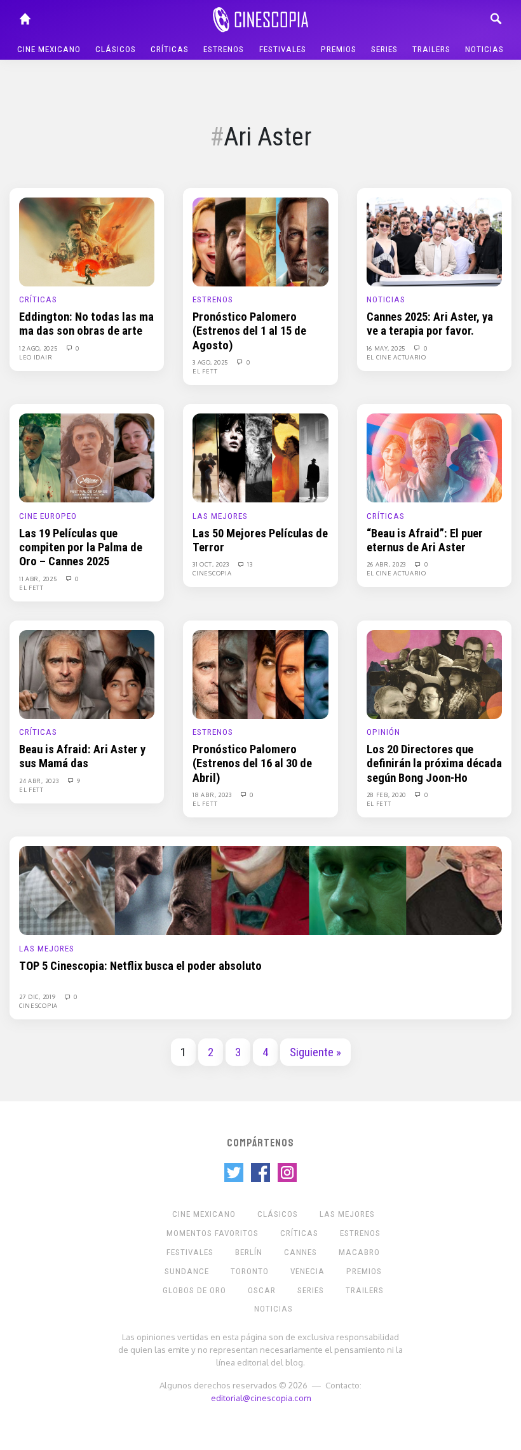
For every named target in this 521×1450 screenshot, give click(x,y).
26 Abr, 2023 (387, 564)
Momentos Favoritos (212, 1233)
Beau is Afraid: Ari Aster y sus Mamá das (82, 756)
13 (249, 564)
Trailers (431, 49)
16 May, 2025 (387, 348)
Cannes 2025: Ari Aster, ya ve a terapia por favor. (430, 324)
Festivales (282, 49)
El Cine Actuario (396, 357)
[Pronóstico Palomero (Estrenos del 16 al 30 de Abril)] (260, 674)
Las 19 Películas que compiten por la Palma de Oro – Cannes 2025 (80, 548)
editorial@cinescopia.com (261, 1397)
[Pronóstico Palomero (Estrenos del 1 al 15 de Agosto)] (260, 241)
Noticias (484, 49)
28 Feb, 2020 (387, 794)
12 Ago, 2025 (39, 348)
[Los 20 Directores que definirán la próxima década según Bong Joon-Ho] (434, 674)
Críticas (170, 49)
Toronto (250, 1271)
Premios (338, 49)
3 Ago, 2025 (211, 362)
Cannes (300, 1252)
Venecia (307, 1271)
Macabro (359, 1252)
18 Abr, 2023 (213, 794)
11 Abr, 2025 (38, 578)
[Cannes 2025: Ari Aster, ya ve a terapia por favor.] (434, 241)
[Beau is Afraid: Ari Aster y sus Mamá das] (86, 674)
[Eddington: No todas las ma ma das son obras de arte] (86, 241)
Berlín (248, 1252)
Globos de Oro (194, 1290)
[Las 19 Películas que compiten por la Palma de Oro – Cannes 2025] (86, 457)
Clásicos (115, 49)
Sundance (187, 1271)
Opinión (383, 732)
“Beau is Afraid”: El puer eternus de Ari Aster (425, 540)
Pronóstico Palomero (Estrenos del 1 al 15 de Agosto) (249, 331)
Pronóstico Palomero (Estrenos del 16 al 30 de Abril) (252, 763)
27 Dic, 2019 (38, 996)
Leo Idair (35, 357)
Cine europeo (48, 516)
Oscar (262, 1290)
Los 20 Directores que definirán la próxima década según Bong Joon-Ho (434, 763)
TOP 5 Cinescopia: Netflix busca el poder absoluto (140, 966)
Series (384, 49)
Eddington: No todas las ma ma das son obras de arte (86, 324)
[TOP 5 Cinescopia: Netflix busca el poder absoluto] (260, 890)
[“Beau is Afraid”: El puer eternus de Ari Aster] (434, 457)
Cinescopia (212, 573)
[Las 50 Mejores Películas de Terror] (260, 457)
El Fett (205, 371)
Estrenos (223, 49)
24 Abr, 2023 (39, 780)
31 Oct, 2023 (212, 564)
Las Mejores (220, 516)
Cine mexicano (49, 49)
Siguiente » (315, 1052)
